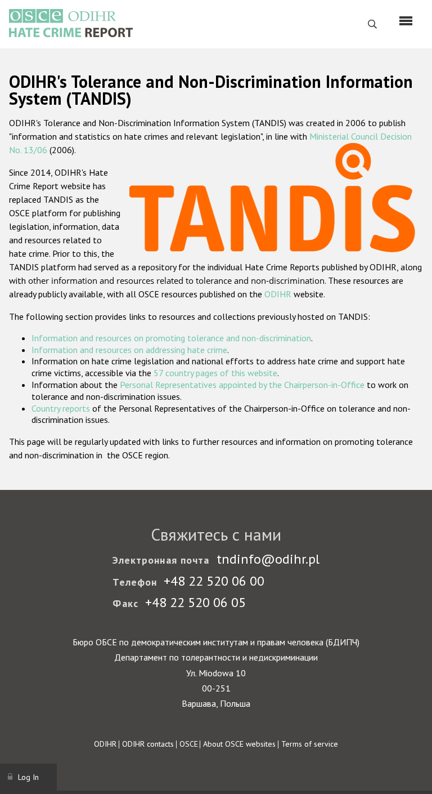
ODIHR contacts (148, 744)
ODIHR (277, 294)
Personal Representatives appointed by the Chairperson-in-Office (242, 384)
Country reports (61, 408)
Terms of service (309, 744)
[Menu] (405, 21)
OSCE (188, 744)
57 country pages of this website (215, 372)
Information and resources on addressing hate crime (129, 349)
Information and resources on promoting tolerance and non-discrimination (171, 338)
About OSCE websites (239, 744)
